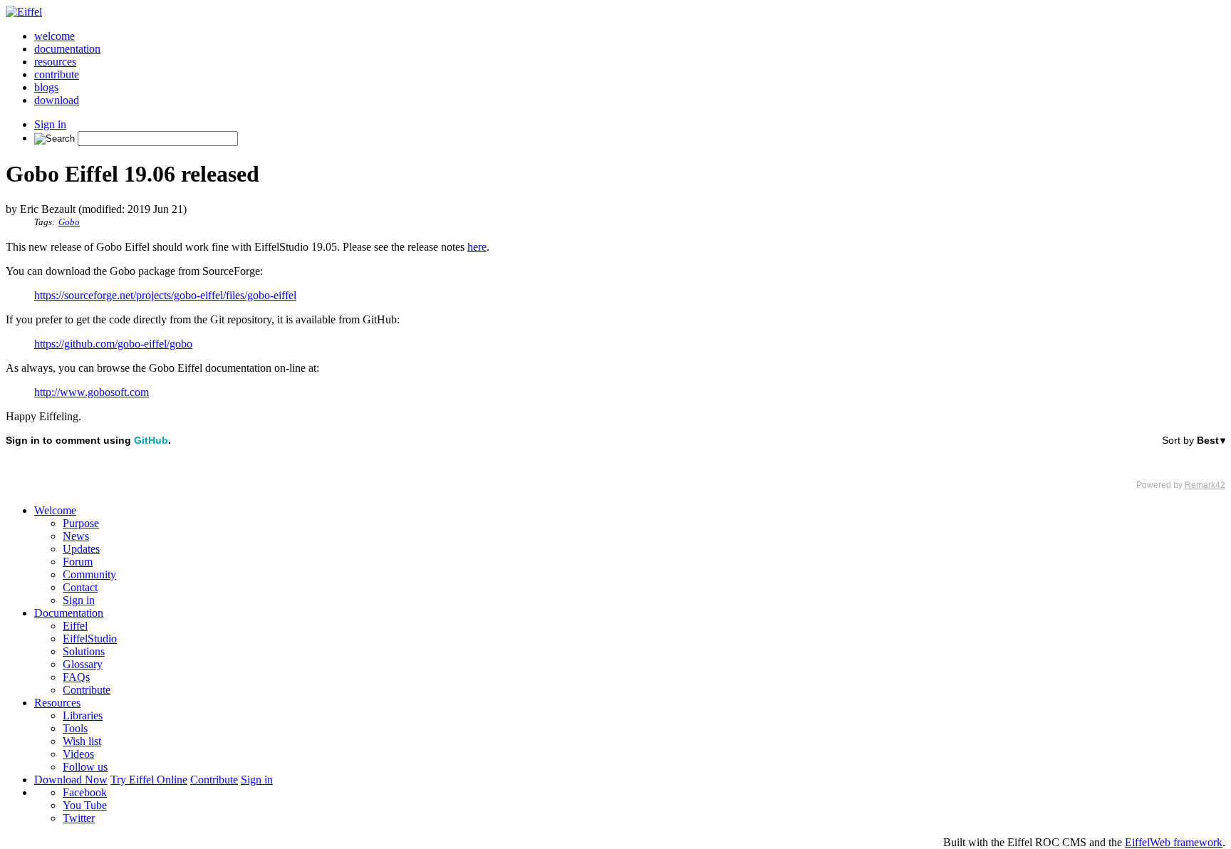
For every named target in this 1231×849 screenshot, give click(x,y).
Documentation (68, 613)
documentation (67, 49)
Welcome (55, 510)
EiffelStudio (90, 638)
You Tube (85, 805)
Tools (75, 728)
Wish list (82, 741)
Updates (81, 549)
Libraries (83, 715)
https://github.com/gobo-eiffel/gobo (113, 344)
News (76, 536)
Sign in (50, 124)
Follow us (85, 767)
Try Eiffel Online (148, 780)
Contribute (86, 690)
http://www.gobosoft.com (91, 392)
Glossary (83, 664)
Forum (78, 562)
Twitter (79, 818)
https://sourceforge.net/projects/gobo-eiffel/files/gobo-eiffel (165, 295)
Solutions (84, 651)
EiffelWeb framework (1173, 842)
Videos (78, 754)
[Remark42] (615, 462)
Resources (57, 703)
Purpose (81, 523)
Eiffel (75, 626)
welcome (54, 36)
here (477, 247)
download (56, 100)
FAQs (76, 677)
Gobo (69, 222)
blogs (46, 87)
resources (55, 62)
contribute (56, 74)
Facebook (85, 792)
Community (89, 574)
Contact (80, 587)
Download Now (71, 780)
